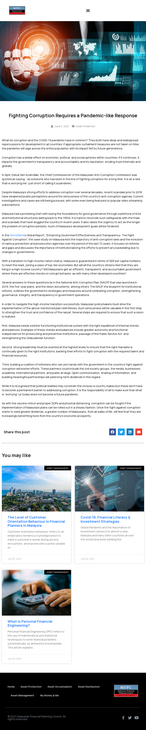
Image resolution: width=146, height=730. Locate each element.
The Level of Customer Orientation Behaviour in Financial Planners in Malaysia (36, 521)
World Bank (17, 235)
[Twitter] (130, 718)
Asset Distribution (89, 686)
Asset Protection (85, 126)
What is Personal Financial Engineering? (30, 623)
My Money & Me (49, 695)
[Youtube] (136, 718)
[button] (88, 10)
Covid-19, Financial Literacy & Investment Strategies (105, 519)
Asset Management (22, 695)
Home (11, 686)
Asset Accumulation (60, 686)
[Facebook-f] (123, 718)
